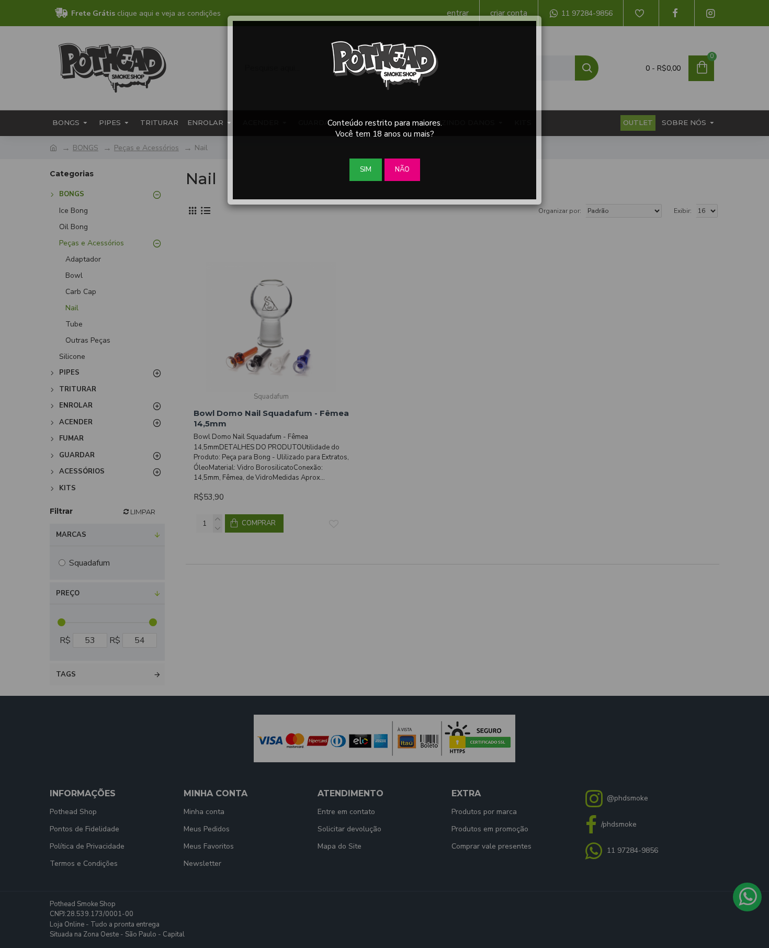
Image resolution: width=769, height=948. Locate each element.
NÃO (402, 169)
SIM (365, 169)
